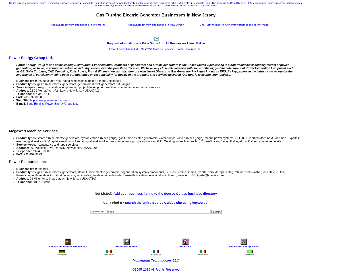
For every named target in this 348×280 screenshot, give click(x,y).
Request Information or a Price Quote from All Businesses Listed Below (156, 43)
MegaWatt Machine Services (157, 48)
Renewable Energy (35, 3)
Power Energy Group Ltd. (123, 48)
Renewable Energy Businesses (63, 3)
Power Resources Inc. (188, 48)
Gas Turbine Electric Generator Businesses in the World (234, 24)
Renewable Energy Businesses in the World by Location (109, 3)
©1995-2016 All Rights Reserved (156, 269)
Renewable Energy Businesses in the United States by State (222, 3)
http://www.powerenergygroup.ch (51, 100)
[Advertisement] (75, 116)
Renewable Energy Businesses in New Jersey (277, 3)
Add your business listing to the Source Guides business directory (165, 193)
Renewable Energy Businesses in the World (78, 24)
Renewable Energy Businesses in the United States (164, 3)
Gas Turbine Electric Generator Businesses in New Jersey (188, 5)
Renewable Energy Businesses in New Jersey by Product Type (126, 5)
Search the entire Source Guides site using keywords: (166, 202)
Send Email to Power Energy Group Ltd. (52, 103)
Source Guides (16, 3)
